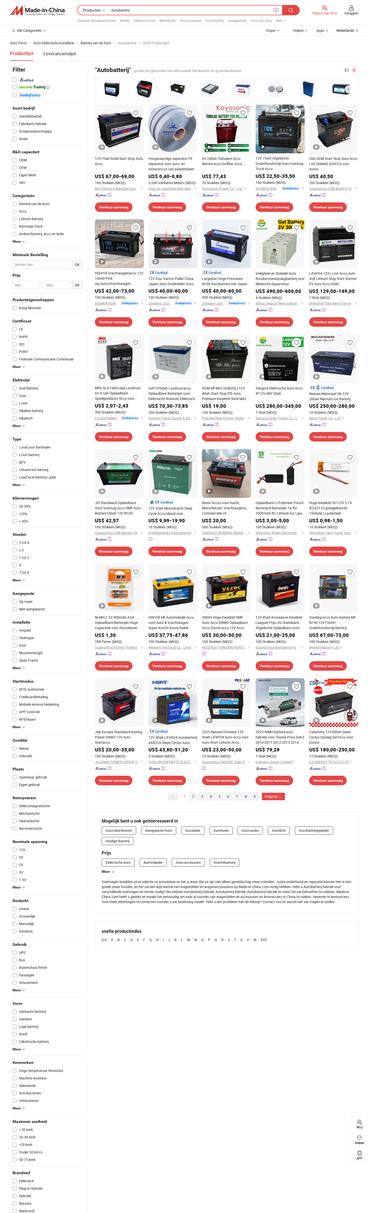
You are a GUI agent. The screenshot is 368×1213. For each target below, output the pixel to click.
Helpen (298, 30)
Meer (106, 872)
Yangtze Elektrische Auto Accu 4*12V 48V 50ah (279, 391)
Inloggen (351, 13)
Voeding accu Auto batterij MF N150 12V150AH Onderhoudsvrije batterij (332, 622)
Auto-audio (250, 830)
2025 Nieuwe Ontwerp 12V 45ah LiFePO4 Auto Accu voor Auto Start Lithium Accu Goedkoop (225, 737)
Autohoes (221, 830)
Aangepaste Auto (158, 830)
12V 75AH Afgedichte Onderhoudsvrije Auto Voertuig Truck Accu (279, 163)
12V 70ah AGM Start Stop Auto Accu (119, 161)
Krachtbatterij (214, 21)
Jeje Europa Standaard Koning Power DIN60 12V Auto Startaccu (118, 737)
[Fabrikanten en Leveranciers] (37, 10)
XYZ (264, 939)
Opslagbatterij (237, 21)
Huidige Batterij (117, 841)
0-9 (104, 939)
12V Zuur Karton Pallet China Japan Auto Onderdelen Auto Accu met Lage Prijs (171, 281)
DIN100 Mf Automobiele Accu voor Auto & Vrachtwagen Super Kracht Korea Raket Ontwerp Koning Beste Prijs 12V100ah (171, 622)
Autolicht (279, 830)
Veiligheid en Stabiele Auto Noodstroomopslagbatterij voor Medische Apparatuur (280, 278)
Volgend (271, 796)
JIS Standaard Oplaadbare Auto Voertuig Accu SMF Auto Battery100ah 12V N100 (118, 508)
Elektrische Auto (144, 21)
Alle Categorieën (29, 30)
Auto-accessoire (190, 21)
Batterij (125, 21)
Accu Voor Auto (261, 21)
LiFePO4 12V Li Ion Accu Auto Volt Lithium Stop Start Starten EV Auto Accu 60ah (333, 278)
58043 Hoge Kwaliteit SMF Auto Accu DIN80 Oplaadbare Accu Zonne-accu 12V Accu (225, 622)
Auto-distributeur (119, 830)
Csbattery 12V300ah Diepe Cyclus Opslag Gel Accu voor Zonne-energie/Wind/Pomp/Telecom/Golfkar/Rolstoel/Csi (333, 737)
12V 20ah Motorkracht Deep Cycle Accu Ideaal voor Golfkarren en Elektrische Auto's (172, 511)
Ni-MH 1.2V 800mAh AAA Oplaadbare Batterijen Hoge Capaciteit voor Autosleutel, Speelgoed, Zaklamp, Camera (117, 622)
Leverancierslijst (60, 54)
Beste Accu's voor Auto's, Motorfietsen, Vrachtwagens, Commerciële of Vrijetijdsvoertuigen (224, 508)
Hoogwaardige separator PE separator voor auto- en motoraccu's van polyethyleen (171, 163)
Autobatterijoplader (314, 830)
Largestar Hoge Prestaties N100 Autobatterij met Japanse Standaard (226, 281)
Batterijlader (167, 21)
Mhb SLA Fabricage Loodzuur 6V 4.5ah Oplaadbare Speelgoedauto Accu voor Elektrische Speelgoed (118, 393)
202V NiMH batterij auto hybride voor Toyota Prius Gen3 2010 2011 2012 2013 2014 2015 (280, 737)
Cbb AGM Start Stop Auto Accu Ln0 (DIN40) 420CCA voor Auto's (333, 163)
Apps (320, 30)
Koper (271, 30)
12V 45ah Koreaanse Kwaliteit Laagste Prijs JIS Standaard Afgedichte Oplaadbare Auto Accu (279, 622)
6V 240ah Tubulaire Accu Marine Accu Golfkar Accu (222, 161)
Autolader (193, 830)
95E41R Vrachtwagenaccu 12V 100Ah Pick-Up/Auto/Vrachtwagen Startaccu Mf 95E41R (119, 278)
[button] (349, 89)
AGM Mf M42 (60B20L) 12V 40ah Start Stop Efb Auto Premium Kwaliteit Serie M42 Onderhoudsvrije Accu (224, 393)
